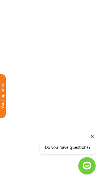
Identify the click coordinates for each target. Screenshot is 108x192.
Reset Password (41, 90)
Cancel (22, 77)
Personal (22, 5)
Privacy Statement (67, 118)
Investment (50, 5)
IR (75, 21)
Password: (15, 53)
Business (35, 5)
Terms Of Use (35, 118)
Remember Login (24, 69)
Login (11, 77)
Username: (15, 37)
